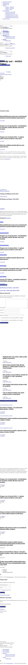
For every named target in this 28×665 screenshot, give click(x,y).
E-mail (2, 312)
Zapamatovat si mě (6, 590)
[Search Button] (11, 43)
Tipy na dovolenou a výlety (6, 404)
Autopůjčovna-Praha (7, 572)
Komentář (2, 307)
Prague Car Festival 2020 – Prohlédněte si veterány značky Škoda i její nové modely (13, 127)
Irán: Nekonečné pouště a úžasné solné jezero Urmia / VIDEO (13, 431)
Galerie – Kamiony (9, 6)
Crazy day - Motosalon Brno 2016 (9, 290)
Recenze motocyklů (10, 38)
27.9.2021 (2, 436)
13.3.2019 (2, 149)
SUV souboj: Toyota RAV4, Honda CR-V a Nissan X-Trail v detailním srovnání (15, 376)
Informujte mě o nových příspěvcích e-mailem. (12, 320)
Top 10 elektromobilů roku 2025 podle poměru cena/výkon (13, 393)
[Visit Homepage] (10, 24)
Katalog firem (6, 4)
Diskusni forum (6, 18)
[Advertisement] (14, 95)
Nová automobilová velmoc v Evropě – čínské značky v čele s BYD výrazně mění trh (13, 553)
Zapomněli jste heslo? (5, 595)
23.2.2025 (2, 120)
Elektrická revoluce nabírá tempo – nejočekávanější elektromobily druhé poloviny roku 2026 (12, 543)
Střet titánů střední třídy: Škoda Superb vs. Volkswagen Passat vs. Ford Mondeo (14, 366)
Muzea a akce (6, 10)
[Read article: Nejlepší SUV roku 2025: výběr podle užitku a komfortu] (15, 354)
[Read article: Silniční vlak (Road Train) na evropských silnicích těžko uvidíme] (14, 524)
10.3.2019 (2, 283)
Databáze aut (6, 3)
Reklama (5, 569)
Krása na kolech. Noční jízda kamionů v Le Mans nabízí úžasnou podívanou (13, 512)
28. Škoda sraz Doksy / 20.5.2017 (9, 287)
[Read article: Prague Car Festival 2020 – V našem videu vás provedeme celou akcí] (14, 133)
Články (1, 222)
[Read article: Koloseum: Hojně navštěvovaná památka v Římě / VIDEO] (14, 414)
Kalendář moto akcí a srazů (11, 16)
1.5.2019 (2, 272)
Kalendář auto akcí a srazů (11, 14)
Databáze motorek (7, 1)
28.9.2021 (2, 413)
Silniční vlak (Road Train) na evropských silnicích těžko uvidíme (13, 528)
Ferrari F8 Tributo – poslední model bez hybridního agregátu (13, 280)
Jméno (2, 310)
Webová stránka (4, 315)
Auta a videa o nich (4, 233)
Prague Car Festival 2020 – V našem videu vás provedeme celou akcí (12, 137)
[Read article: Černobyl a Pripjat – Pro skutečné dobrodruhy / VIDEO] (14, 403)
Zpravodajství (6, 27)
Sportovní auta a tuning (6, 74)
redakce (9, 71)
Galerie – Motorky (9, 8)
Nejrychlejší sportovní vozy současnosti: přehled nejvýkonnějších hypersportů (13, 117)
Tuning (4, 39)
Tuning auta (8, 56)
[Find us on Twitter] (0, 33)
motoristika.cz (7, 159)
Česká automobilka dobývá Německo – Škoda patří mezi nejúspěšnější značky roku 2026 (13, 563)
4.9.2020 (2, 131)
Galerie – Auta (8, 9)
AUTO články (6, 32)
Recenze (5, 35)
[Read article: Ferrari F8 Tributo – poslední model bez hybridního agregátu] (14, 274)
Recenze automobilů (10, 36)
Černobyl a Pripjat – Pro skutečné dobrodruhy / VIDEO (11, 408)
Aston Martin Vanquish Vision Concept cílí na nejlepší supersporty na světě (14, 269)
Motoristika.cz (10, 577)
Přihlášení (2, 609)
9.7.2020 (2, 517)
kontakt (4, 571)
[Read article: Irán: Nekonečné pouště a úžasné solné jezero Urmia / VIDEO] (14, 426)
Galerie (4, 5)
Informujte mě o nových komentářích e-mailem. (12, 317)
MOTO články (6, 34)
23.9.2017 (2, 73)
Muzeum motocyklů (10, 13)
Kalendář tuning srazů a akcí (11, 17)
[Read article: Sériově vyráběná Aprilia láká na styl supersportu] (14, 142)
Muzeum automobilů (10, 12)
